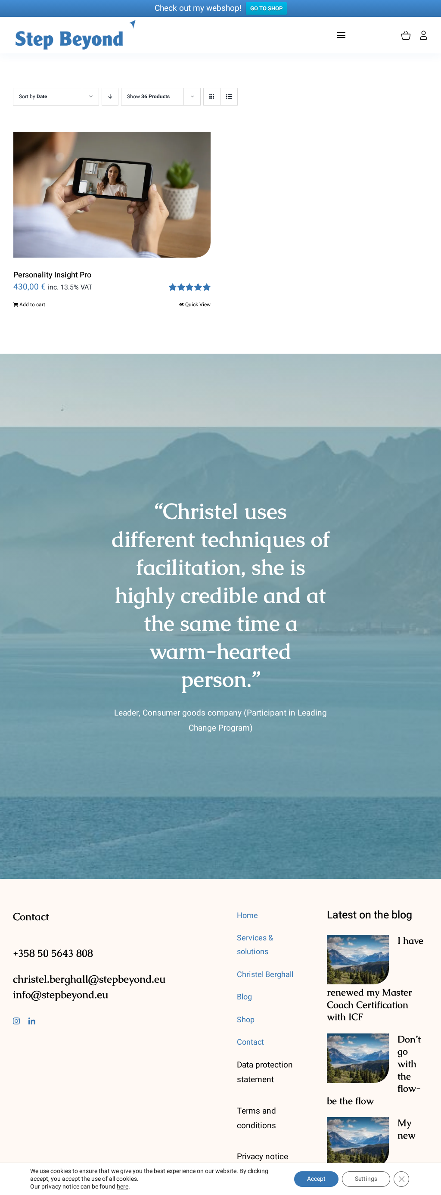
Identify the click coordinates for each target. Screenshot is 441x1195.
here (122, 1186)
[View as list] (228, 96)
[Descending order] (110, 97)
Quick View (198, 304)
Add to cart (32, 304)
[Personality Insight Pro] (112, 195)
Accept (316, 1178)
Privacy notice (262, 1157)
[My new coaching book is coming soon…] (358, 1142)
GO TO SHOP (266, 8)
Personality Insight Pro (52, 275)
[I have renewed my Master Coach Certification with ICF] (358, 960)
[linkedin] (31, 1021)
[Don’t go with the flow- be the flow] (358, 1058)
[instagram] (16, 1021)
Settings (366, 1178)
